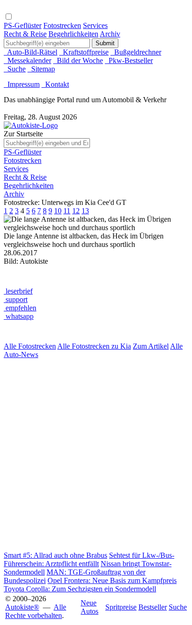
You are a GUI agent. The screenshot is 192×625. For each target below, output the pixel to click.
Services (95, 25)
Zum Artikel (151, 346)
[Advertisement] (96, 455)
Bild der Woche (78, 60)
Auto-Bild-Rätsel (30, 52)
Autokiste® (22, 607)
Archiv (110, 34)
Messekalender (27, 60)
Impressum (22, 84)
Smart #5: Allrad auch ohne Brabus (55, 555)
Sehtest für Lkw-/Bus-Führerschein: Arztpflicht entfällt (89, 559)
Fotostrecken (62, 25)
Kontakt (55, 84)
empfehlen (20, 308)
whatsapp (19, 316)
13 (85, 211)
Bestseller (152, 607)
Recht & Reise (25, 34)
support (15, 299)
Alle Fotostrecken (30, 346)
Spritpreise (121, 607)
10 (58, 211)
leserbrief (18, 291)
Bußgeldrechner (135, 52)
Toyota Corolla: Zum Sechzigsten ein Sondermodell (80, 589)
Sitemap (41, 69)
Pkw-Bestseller (129, 60)
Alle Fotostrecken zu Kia (94, 346)
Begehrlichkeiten (73, 34)
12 (76, 211)
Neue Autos (89, 607)
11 (66, 211)
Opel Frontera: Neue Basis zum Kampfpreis (112, 580)
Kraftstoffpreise (84, 52)
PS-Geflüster (22, 25)
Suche (15, 69)
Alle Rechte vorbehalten (35, 611)
